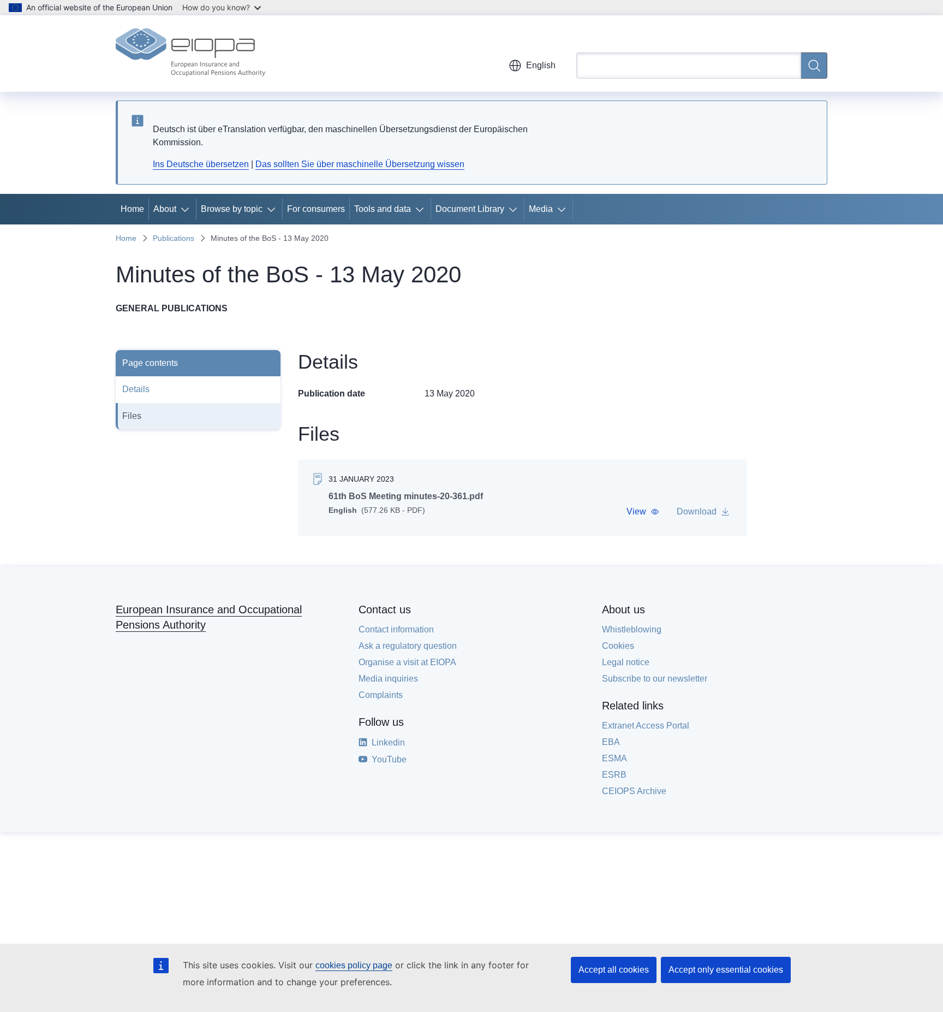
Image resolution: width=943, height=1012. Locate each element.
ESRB (614, 774)
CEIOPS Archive (634, 791)
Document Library (469, 209)
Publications (173, 238)
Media (541, 209)
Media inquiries (388, 678)
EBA (611, 742)
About (164, 209)
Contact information (396, 629)
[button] (642, 511)
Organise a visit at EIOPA (407, 662)
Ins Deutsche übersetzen (201, 164)
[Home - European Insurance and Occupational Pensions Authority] (190, 53)
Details (136, 389)
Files (131, 416)
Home (132, 209)
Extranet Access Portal (645, 725)
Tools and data (382, 209)
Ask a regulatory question (408, 645)
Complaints (381, 695)
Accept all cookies (613, 969)
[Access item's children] (187, 209)
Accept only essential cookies (726, 969)
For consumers (316, 209)
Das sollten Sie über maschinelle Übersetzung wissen (359, 164)
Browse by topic (231, 209)
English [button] (541, 65)
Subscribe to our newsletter (654, 678)
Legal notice (625, 662)
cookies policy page (353, 965)
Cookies (618, 645)
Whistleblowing (631, 629)
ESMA (614, 758)
